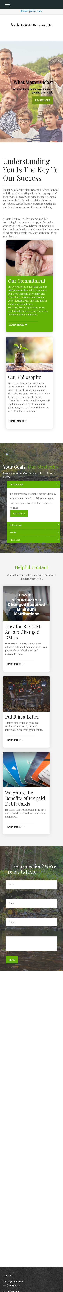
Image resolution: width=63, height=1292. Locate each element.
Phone (9, 915)
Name (9, 877)
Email (9, 896)
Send (12, 959)
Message (10, 933)
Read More (19, 513)
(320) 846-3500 (16, 1281)
